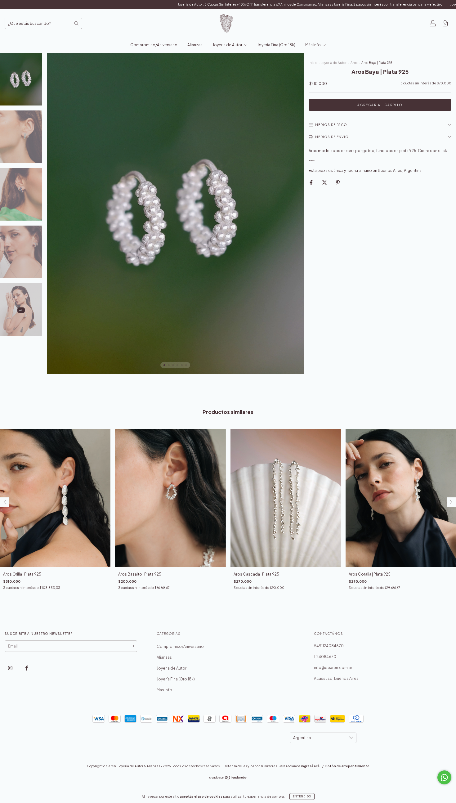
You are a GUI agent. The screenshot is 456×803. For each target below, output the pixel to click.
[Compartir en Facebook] (311, 182)
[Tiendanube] (228, 778)
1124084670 (325, 656)
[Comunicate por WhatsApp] (444, 777)
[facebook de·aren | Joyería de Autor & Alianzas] (26, 668)
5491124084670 (329, 646)
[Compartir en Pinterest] (337, 182)
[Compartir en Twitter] (325, 182)
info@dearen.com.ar (333, 667)
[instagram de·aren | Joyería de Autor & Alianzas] (10, 668)
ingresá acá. (310, 766)
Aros (354, 63)
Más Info (313, 45)
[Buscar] (76, 23)
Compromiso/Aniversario (153, 45)
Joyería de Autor (334, 63)
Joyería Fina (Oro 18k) (276, 45)
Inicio (313, 63)
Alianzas (195, 45)
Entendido (302, 796)
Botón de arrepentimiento (347, 766)
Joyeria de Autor (227, 45)
